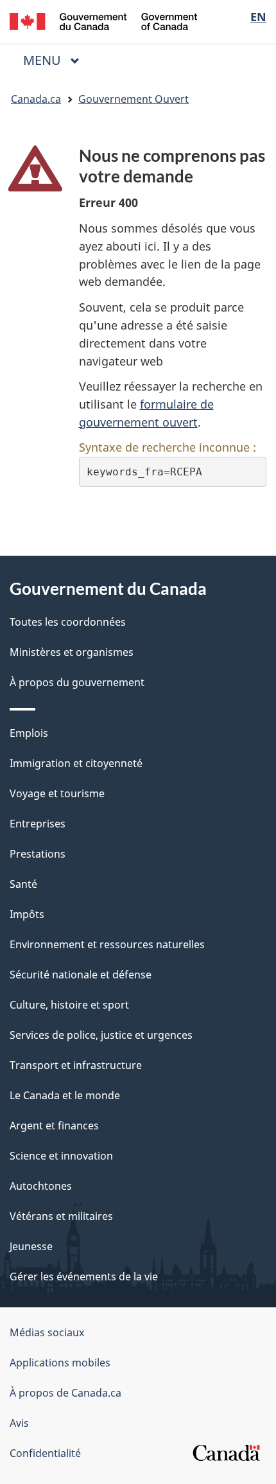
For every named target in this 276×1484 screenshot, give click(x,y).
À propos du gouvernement (77, 682)
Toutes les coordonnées (68, 622)
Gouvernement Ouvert (133, 99)
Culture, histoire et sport (69, 1005)
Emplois (29, 733)
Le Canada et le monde (65, 1095)
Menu (56, 60)
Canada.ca (36, 99)
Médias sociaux (47, 1332)
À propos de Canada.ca (65, 1393)
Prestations (37, 854)
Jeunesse (31, 1246)
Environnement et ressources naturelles (107, 944)
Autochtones (41, 1186)
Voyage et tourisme (57, 793)
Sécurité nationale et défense (80, 974)
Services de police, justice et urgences (101, 1035)
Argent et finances (54, 1125)
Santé (23, 884)
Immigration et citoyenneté (76, 763)
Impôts (27, 914)
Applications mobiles (60, 1363)
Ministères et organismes (72, 652)
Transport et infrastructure (76, 1065)
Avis (19, 1423)
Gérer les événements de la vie (84, 1276)
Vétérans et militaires (61, 1216)
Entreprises (37, 824)
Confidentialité (45, 1453)
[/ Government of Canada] (104, 20)
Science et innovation (61, 1156)
